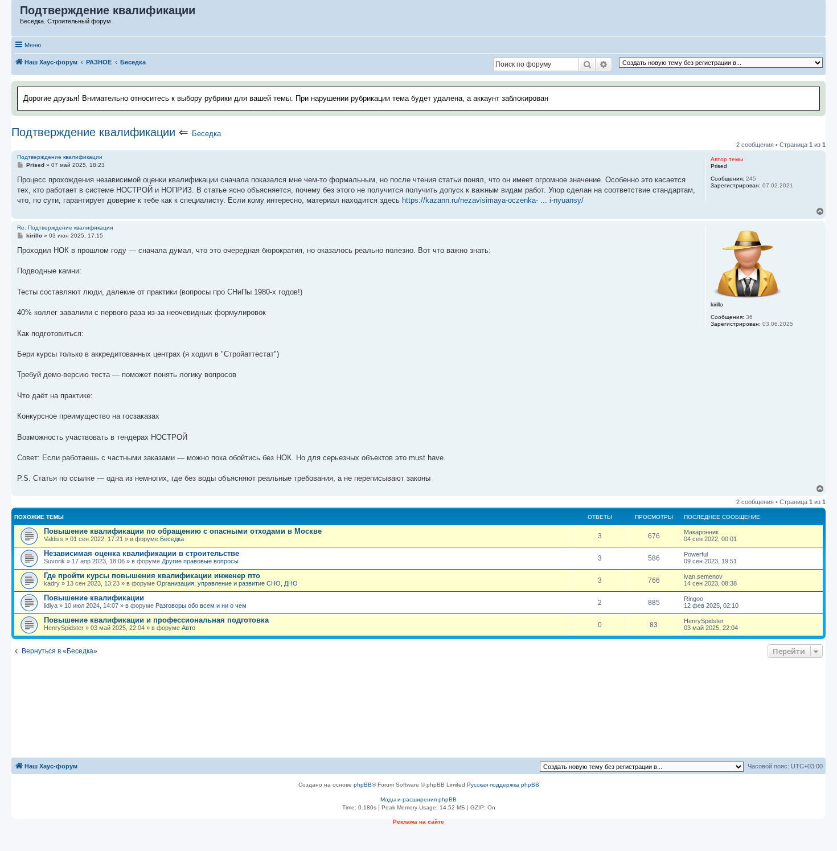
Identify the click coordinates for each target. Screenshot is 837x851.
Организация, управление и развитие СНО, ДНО (227, 583)
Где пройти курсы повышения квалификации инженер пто (152, 575)
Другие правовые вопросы (200, 561)
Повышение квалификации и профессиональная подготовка (156, 620)
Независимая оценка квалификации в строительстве (141, 553)
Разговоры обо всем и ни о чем (201, 605)
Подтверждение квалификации (93, 132)
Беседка (206, 133)
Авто (188, 627)
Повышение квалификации (94, 598)
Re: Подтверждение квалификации (65, 227)
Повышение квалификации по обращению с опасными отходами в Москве (183, 531)
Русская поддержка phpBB (503, 785)
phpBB (363, 785)
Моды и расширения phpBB (418, 799)
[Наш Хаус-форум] (16, 13)
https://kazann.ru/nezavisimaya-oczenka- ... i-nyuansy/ (493, 200)
